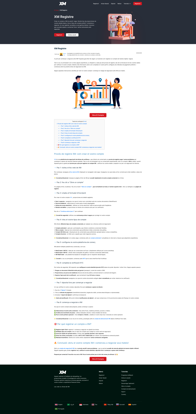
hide (85, 121)
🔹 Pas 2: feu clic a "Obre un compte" (69, 128)
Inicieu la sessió (125, 378)
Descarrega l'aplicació (127, 383)
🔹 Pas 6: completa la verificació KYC (70, 138)
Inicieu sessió (72, 35)
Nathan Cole (64, 54)
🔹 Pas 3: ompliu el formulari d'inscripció (70, 130)
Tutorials (126, 3)
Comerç (123, 394)
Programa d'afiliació (127, 375)
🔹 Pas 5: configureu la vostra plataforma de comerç (74, 135)
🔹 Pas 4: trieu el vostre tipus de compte (70, 133)
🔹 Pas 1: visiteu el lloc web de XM (69, 126)
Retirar (119, 3)
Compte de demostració (128, 389)
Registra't (96, 3)
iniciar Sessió (105, 3)
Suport (123, 391)
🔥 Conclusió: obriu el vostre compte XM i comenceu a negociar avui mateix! (80, 147)
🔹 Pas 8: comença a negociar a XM (69, 142)
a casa (56, 10)
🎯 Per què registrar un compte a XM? (68, 145)
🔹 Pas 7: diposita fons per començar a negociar (73, 140)
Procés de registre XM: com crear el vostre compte (72, 123)
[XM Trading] (62, 3)
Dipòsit (113, 3)
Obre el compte (98, 115)
